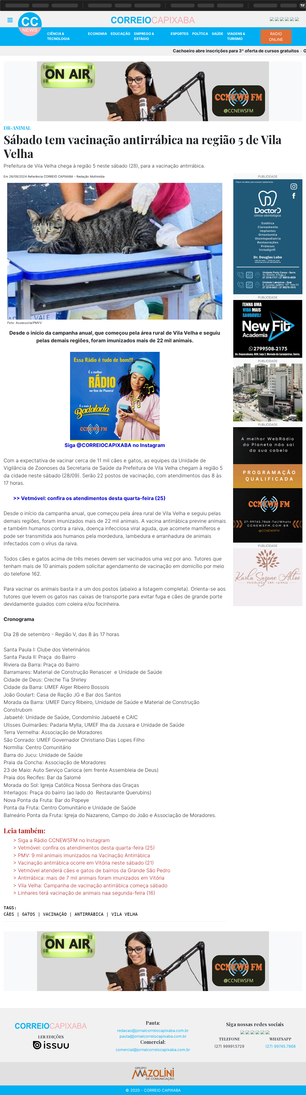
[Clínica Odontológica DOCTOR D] (267, 236)
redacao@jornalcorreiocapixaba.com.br (153, 1030)
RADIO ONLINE (276, 36)
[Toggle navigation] (10, 19)
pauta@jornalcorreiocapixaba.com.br (153, 1036)
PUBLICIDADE (268, 176)
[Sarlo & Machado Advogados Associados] (267, 392)
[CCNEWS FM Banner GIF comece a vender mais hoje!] (267, 484)
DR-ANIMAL (17, 128)
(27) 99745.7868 (280, 1046)
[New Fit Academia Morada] (267, 328)
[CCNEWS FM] (153, 91)
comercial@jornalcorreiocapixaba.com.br (153, 1049)
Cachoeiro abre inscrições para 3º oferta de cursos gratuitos (209, 50)
